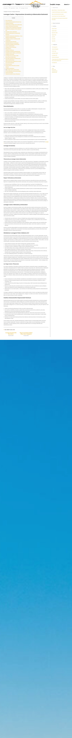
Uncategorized (54, 62)
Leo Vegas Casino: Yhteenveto (11, 31)
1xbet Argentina (54, 47)
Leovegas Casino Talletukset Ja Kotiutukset (13, 27)
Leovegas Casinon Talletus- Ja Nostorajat (13, 52)
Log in (53, 68)
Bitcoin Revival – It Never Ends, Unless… (58, 10)
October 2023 (54, 28)
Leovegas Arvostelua (9, 23)
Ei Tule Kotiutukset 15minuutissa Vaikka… (13, 71)
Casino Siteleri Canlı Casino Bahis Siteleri (58, 16)
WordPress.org (54, 72)
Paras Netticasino (9, 20)
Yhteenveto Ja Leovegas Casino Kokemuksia (14, 24)
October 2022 (54, 30)
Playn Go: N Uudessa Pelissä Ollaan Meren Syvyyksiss (26, 333)
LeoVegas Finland (55, 53)
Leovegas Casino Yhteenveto (11, 47)
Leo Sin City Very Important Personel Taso (13, 21)
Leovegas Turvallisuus (10, 50)
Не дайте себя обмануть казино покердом (59, 12)
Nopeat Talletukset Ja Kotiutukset (12, 26)
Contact (18, 4)
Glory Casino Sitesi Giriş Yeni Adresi (58, 14)
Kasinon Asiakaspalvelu (10, 45)
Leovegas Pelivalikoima (10, 68)
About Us (66, 4)
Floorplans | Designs (55, 4)
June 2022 (53, 38)
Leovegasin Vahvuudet (10, 54)
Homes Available (7, 4)
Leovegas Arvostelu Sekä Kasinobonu (10, 333)
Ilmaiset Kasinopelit (9, 72)
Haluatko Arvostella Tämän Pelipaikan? (13, 73)
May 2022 (53, 40)
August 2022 (54, 34)
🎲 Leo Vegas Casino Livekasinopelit (12, 69)
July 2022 (53, 36)
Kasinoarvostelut (9, 64)
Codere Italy (54, 51)
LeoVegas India (54, 55)
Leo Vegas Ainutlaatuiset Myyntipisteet (13, 51)
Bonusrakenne (8, 48)
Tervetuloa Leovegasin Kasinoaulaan (12, 44)
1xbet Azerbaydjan (55, 49)
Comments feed (54, 70)
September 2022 (54, 32)
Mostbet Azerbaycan (55, 57)
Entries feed (54, 69)
